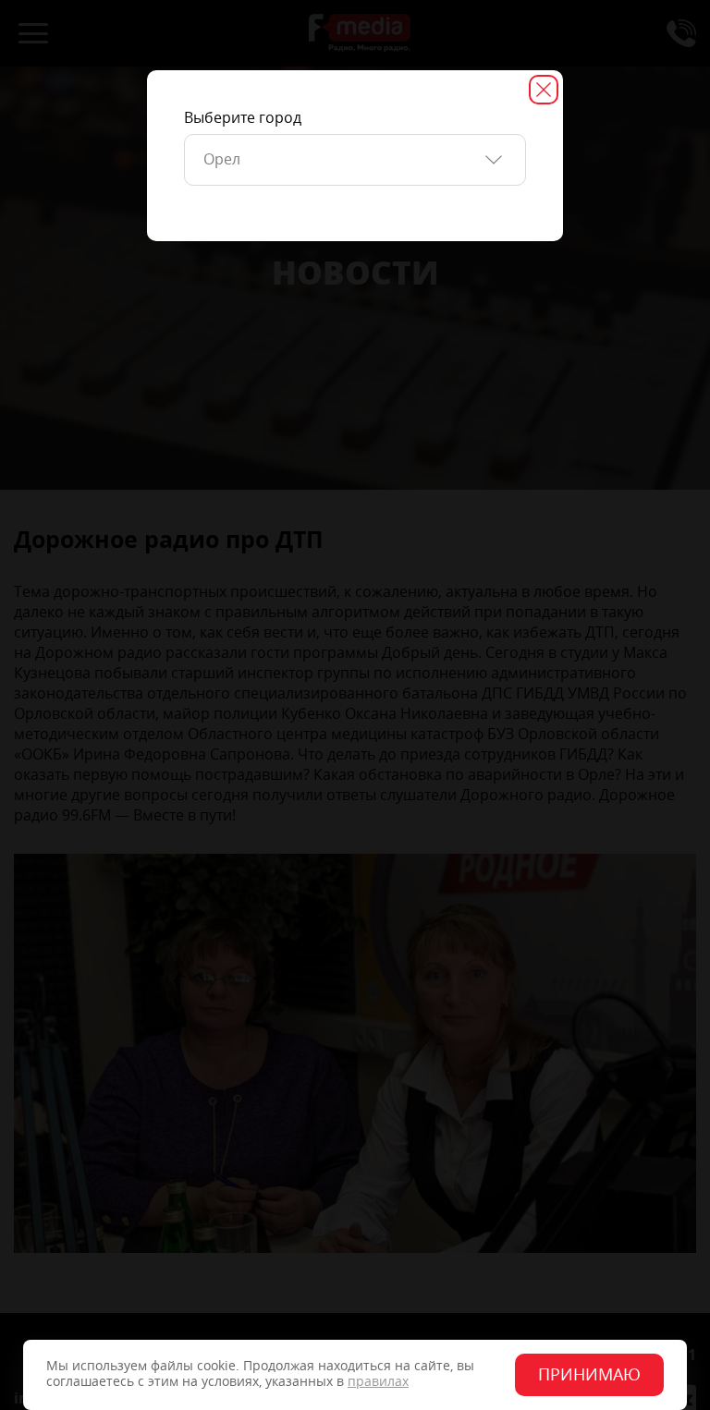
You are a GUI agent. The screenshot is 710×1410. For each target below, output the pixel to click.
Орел (221, 159)
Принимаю (589, 1375)
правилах (378, 1382)
